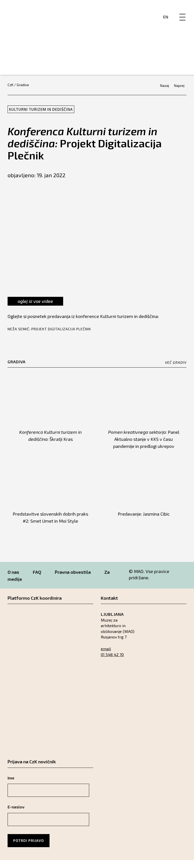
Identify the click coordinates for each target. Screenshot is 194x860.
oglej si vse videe (35, 301)
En (165, 16)
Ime (11, 777)
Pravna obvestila (73, 572)
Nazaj (164, 85)
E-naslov (16, 806)
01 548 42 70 (112, 654)
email (106, 648)
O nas (13, 572)
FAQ (37, 572)
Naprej (179, 85)
